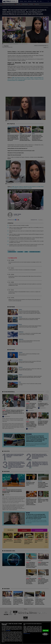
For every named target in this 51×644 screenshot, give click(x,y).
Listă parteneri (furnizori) (27, 633)
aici (7, 637)
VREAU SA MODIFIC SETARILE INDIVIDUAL (45, 634)
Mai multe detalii (8, 630)
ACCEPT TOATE (45, 630)
